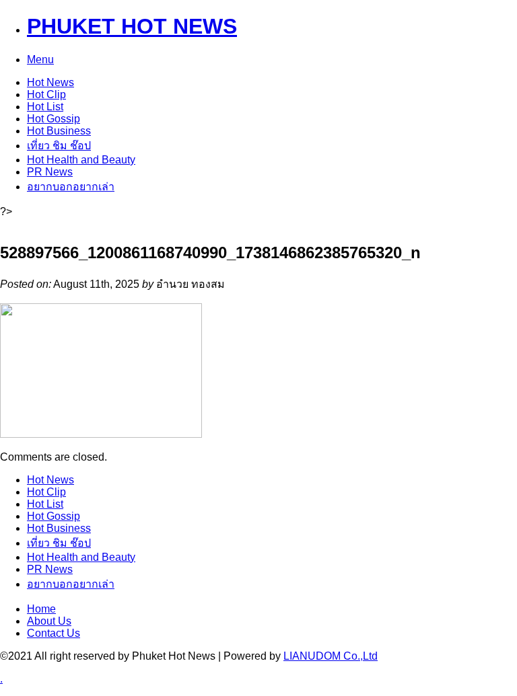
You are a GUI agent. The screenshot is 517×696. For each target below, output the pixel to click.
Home (41, 609)
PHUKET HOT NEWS (132, 26)
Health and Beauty (81, 159)
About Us (49, 621)
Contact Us (53, 633)
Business (59, 131)
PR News (50, 172)
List (45, 106)
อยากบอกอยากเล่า (70, 186)
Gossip (53, 118)
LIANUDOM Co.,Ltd (330, 656)
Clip (46, 94)
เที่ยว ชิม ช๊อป (59, 145)
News (50, 82)
